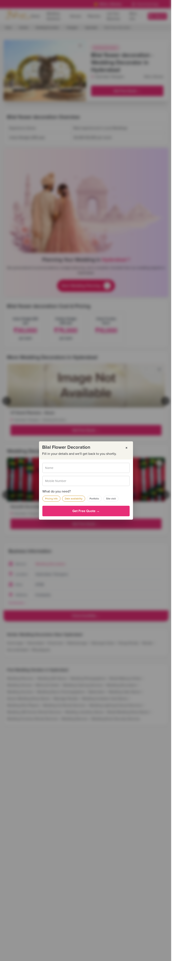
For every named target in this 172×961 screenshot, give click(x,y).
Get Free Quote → (86, 511)
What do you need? (56, 491)
